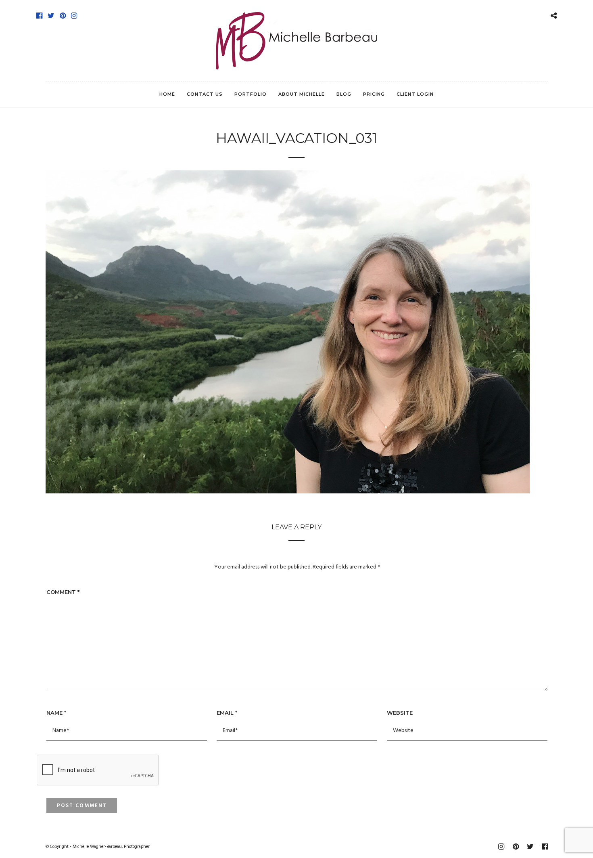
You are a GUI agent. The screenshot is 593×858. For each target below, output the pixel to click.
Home (167, 94)
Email (227, 712)
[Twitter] (51, 15)
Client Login (415, 94)
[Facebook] (39, 15)
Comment (62, 592)
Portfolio (250, 94)
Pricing (374, 94)
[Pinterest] (63, 15)
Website (400, 712)
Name (56, 712)
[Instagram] (74, 15)
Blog (343, 94)
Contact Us (205, 94)
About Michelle (301, 94)
